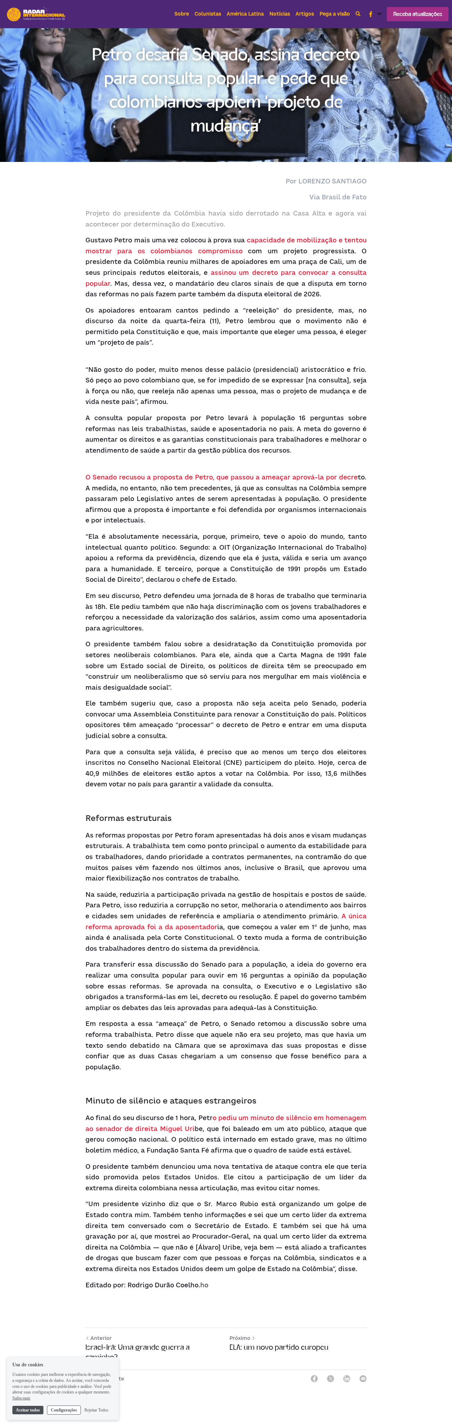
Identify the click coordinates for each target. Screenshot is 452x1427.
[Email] (363, 1378)
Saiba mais (21, 1398)
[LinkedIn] (346, 1378)
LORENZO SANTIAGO (332, 181)
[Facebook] (314, 1378)
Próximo (240, 1338)
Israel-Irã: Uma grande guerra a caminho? (137, 1352)
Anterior (101, 1338)
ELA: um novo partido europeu (279, 1347)
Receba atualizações (417, 14)
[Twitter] (330, 1378)
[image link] (37, 14)
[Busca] (358, 14)
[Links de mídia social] (371, 14)
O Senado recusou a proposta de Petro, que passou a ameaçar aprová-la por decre (221, 477)
